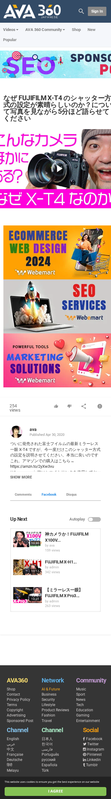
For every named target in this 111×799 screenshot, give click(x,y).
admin (54, 567)
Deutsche (14, 760)
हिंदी (9, 765)
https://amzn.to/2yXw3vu (32, 466)
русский (49, 760)
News (80, 699)
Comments (23, 495)
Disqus (71, 495)
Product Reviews (55, 710)
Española (49, 765)
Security (48, 699)
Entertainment (88, 721)
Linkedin (94, 760)
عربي (11, 744)
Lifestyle (48, 705)
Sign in (97, 11)
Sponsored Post (20, 721)
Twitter (93, 744)
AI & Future (51, 689)
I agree (55, 791)
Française (15, 754)
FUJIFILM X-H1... (60, 561)
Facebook (49, 495)
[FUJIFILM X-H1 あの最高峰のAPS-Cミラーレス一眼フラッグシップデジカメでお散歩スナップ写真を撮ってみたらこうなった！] (27, 567)
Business (49, 694)
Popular (10, 39)
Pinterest (94, 754)
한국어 (47, 744)
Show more (21, 477)
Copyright (15, 710)
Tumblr (92, 765)
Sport (80, 694)
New (92, 29)
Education (84, 710)
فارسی (47, 749)
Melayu (13, 770)
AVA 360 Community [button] (43, 29)
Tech (80, 705)
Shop (76, 29)
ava (33, 429)
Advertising (16, 715)
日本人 (47, 739)
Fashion (48, 715)
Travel (47, 721)
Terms (12, 705)
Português (50, 754)
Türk (45, 770)
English (13, 739)
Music (81, 689)
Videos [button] (9, 29)
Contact (13, 694)
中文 (10, 749)
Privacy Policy (18, 699)
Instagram (95, 749)
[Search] (81, 11)
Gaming (82, 715)
